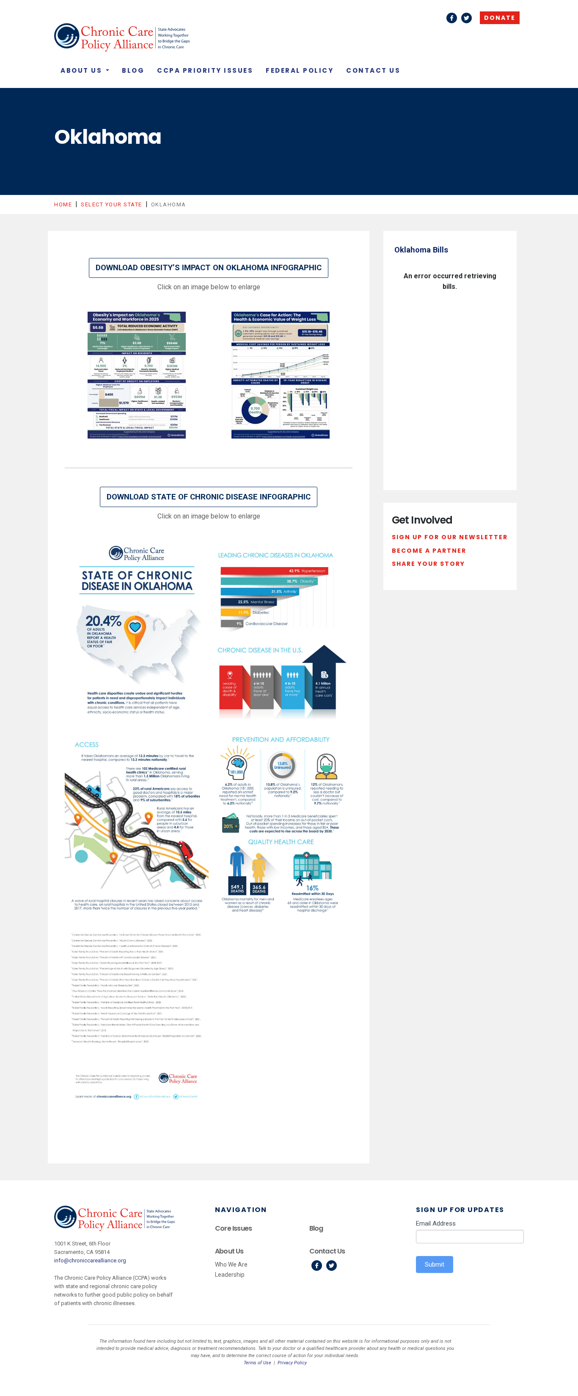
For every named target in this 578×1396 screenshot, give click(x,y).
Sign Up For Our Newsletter (450, 537)
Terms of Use (257, 1363)
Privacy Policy (292, 1363)
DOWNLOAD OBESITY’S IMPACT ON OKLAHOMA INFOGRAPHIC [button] (209, 267)
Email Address (436, 1223)
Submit (434, 1264)
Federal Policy (299, 70)
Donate (499, 18)
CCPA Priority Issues (205, 70)
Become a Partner (429, 550)
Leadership (230, 1274)
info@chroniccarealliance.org (90, 1260)
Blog (133, 70)
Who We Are (231, 1264)
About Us (83, 70)
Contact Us (373, 70)
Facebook (451, 18)
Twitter (466, 18)
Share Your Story (428, 563)
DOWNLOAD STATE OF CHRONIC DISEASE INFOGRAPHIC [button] (209, 497)
